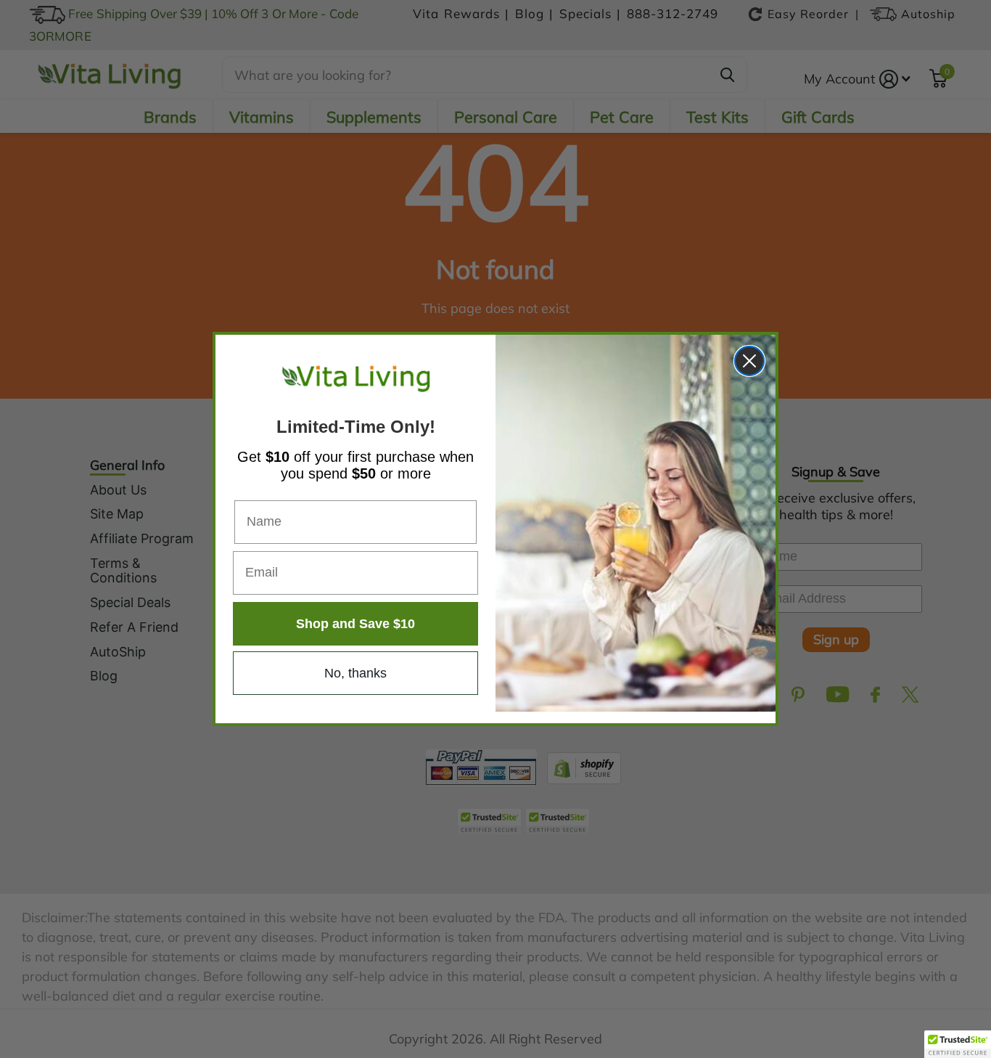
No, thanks (355, 673)
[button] (957, 1044)
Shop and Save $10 (355, 624)
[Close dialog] (749, 360)
